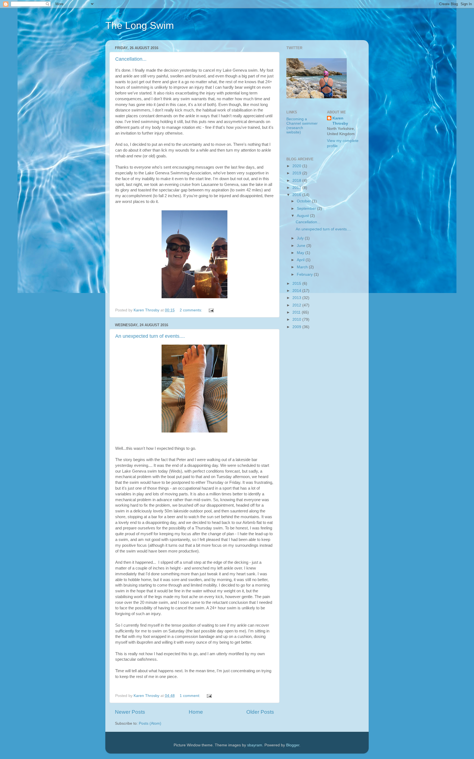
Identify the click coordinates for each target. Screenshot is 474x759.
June (301, 246)
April (301, 260)
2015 (297, 283)
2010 (297, 319)
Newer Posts (130, 712)
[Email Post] (211, 310)
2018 (297, 180)
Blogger (292, 745)
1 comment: (190, 696)
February (305, 274)
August (303, 216)
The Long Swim (139, 25)
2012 (297, 305)
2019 (297, 173)
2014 (297, 291)
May (301, 253)
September (307, 209)
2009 (297, 327)
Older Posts (260, 712)
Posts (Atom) (150, 723)
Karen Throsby (340, 120)
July (301, 238)
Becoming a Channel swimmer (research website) (302, 126)
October (304, 201)
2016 (297, 195)
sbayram (254, 745)
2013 (297, 298)
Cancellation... (130, 59)
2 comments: (191, 310)
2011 (297, 312)
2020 (297, 166)
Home (196, 712)
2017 (297, 188)
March (303, 267)
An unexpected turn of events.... (150, 336)
